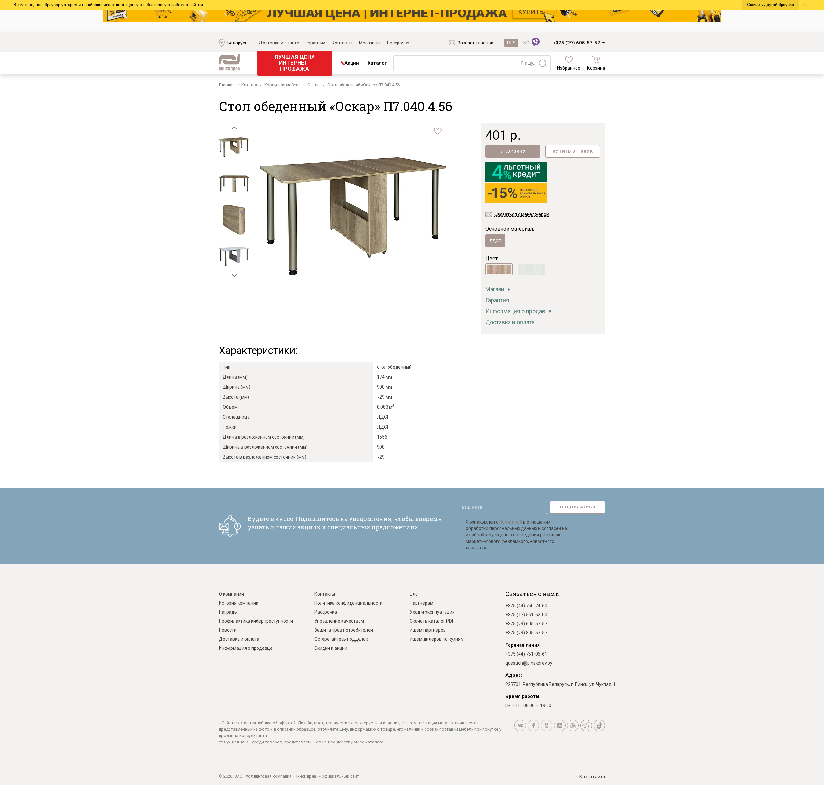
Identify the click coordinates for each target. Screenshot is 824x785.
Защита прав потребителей (343, 630)
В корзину (513, 151)
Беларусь (237, 42)
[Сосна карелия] (531, 269)
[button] (234, 128)
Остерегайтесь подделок (341, 639)
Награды (228, 612)
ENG (525, 42)
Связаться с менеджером (521, 214)
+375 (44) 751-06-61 (526, 654)
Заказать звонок (475, 42)
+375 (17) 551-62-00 (526, 614)
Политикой (510, 522)
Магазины (369, 42)
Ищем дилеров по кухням (437, 639)
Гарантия (497, 300)
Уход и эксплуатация (432, 612)
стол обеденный (394, 367)
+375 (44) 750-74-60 (526, 605)
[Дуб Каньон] (499, 269)
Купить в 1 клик (573, 151)
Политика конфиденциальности (348, 603)
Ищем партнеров (428, 630)
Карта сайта (592, 776)
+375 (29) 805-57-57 (526, 632)
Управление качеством (339, 621)
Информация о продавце (518, 311)
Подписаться (577, 507)
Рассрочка (398, 42)
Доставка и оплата (279, 42)
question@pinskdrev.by (528, 663)
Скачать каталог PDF (432, 621)
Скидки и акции (330, 648)
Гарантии (315, 42)
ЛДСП (495, 240)
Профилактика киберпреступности (256, 621)
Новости (228, 630)
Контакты (342, 42)
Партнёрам (421, 603)
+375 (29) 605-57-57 (576, 43)
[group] (353, 217)
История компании (238, 603)
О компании (231, 594)
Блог (415, 594)
